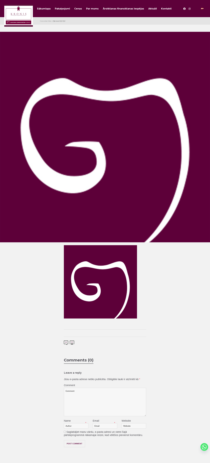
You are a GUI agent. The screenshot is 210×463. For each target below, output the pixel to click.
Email (96, 420)
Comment (69, 385)
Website (126, 420)
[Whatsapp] (204, 447)
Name (67, 420)
